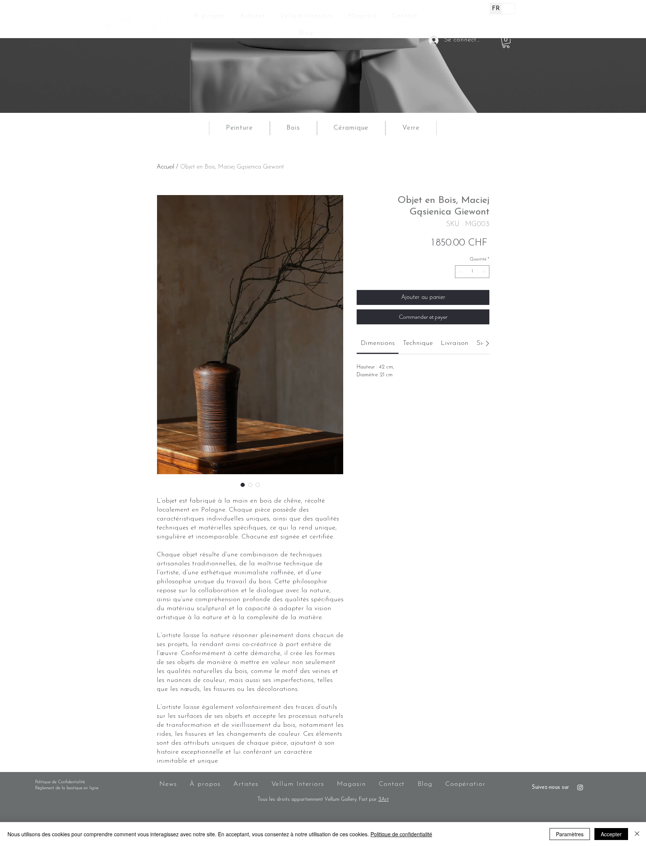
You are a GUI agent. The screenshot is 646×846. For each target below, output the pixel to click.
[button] (506, 42)
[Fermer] (637, 834)
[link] (378, 343)
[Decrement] (460, 272)
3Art (383, 799)
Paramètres (570, 834)
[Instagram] (580, 787)
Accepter (611, 834)
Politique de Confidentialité (60, 782)
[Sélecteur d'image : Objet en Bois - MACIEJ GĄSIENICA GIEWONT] (242, 484)
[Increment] (484, 272)
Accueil (165, 167)
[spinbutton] (472, 272)
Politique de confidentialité (401, 834)
